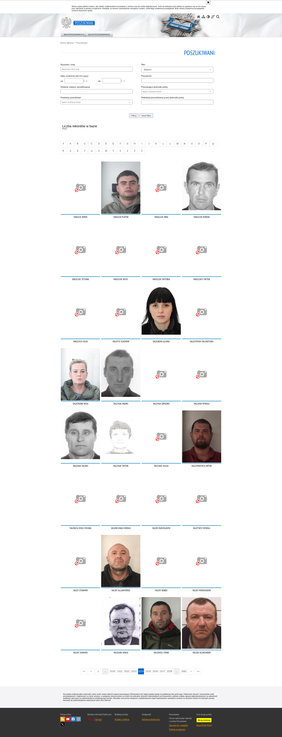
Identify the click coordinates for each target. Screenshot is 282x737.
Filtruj (133, 115)
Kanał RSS (62, 719)
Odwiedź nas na (68, 719)
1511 (119, 671)
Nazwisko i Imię (68, 64)
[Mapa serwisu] (203, 17)
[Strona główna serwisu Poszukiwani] (198, 17)
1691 (184, 671)
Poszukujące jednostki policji (154, 87)
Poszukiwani (81, 43)
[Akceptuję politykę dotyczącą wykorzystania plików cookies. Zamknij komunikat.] (208, 2)
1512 (126, 671)
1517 (162, 671)
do (99, 81)
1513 (133, 671)
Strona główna (67, 43)
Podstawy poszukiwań (71, 97)
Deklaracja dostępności (151, 719)
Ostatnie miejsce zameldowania (75, 87)
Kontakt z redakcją (122, 719)
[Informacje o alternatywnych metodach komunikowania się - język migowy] (213, 17)
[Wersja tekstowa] (208, 17)
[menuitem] (74, 34)
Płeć (143, 64)
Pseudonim (146, 76)
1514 (141, 671)
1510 (112, 671)
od (62, 81)
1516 (155, 671)
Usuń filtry (146, 115)
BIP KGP (98, 719)
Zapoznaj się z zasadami (178, 725)
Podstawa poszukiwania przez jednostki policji (162, 97)
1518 (169, 671)
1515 (148, 671)
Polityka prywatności (177, 729)
